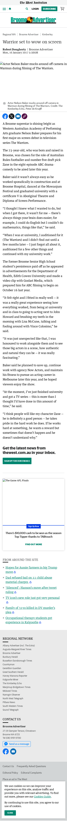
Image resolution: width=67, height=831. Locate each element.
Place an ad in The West (15, 779)
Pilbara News (9, 702)
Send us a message (19, 743)
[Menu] (4, 9)
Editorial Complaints (31, 772)
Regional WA (9, 34)
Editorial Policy (10, 772)
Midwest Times (10, 691)
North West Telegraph (13, 698)
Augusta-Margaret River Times (17, 649)
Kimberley (47, 34)
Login (35, 8)
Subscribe (49, 8)
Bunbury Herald (10, 657)
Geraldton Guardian (12, 668)
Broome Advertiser (29, 34)
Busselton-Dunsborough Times (17, 660)
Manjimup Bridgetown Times (16, 687)
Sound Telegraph (11, 709)
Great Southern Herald (13, 672)
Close (10, 813)
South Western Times (13, 706)
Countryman (8, 664)
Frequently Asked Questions (31, 766)
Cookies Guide (42, 796)
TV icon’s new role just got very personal (33, 598)
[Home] (10, 9)
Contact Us (8, 766)
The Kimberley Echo (12, 683)
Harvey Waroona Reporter (15, 675)
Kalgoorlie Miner (10, 679)
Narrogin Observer (11, 694)
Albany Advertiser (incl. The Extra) (19, 645)
